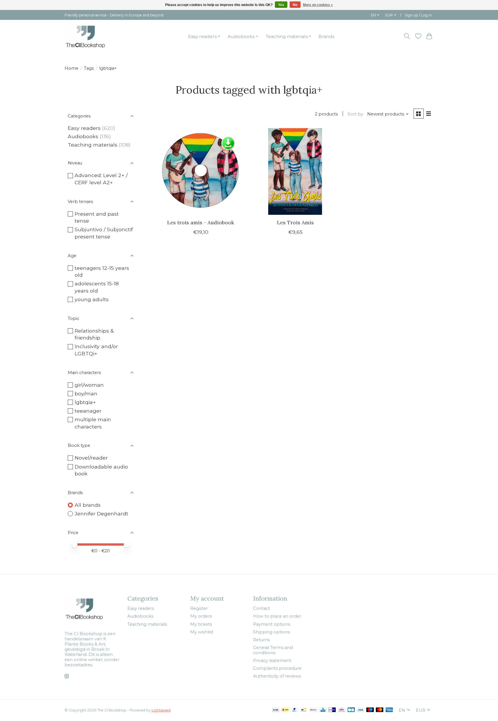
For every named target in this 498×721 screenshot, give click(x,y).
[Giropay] (332, 710)
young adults (92, 299)
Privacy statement (272, 660)
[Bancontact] (304, 710)
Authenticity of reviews (277, 676)
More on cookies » (318, 5)
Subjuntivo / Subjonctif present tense (104, 233)
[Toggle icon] (407, 36)
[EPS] (341, 710)
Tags (89, 68)
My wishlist (201, 632)
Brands (326, 36)
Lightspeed (161, 710)
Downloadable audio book (101, 470)
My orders (201, 616)
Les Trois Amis (295, 222)
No (295, 5)
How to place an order (277, 616)
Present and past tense (97, 217)
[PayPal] (294, 710)
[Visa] (360, 710)
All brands (88, 505)
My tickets (201, 624)
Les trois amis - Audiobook (200, 222)
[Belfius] (313, 710)
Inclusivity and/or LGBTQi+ (96, 349)
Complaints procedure (277, 668)
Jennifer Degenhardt (101, 514)
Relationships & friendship (94, 334)
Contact (261, 608)
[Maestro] (370, 710)
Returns (261, 639)
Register (199, 608)
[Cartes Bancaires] (351, 710)
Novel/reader (91, 458)
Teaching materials (92, 145)
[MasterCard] (379, 710)
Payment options (271, 624)
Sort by (355, 114)
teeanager (88, 411)
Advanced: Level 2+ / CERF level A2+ (101, 178)
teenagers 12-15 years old (102, 271)
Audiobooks (83, 136)
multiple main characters (93, 423)
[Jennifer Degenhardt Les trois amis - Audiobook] (200, 171)
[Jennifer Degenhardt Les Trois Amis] (295, 171)
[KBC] (323, 710)
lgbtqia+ (85, 402)
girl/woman (89, 385)
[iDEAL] (285, 710)
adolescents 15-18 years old (97, 287)
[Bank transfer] (276, 710)
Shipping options (271, 632)
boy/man (86, 393)
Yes (281, 5)
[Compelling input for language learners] (93, 36)
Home (71, 68)
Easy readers (84, 128)
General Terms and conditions (273, 650)
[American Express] (389, 710)
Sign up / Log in (418, 15)
